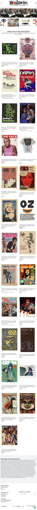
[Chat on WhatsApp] (35, 508)
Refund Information (4, 487)
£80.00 (20, 66)
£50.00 (20, 292)
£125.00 (20, 98)
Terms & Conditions (4, 494)
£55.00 (20, 324)
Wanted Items (3, 493)
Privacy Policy (3, 496)
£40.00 (2, 388)
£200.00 (2, 356)
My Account (3, 489)
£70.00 (2, 162)
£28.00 (2, 228)
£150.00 (2, 66)
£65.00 (2, 452)
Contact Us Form (4, 501)
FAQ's (2, 488)
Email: (6, 499)
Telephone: (5, 500)
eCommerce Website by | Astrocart (31, 506)
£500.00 (20, 162)
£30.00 (20, 196)
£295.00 (20, 356)
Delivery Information (4, 486)
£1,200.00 (21, 228)
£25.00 (2, 196)
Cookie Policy (3, 495)
